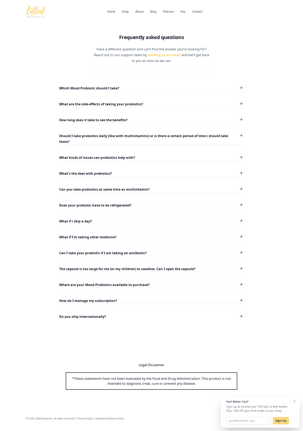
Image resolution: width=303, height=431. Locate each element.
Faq (182, 11)
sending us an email (164, 55)
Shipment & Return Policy (109, 418)
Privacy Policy (85, 418)
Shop (125, 11)
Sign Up (281, 421)
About (139, 11)
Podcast (168, 11)
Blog (153, 11)
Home (111, 11)
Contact (197, 11)
